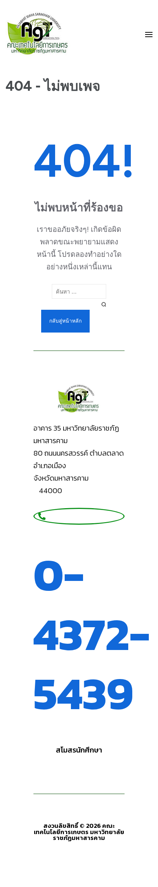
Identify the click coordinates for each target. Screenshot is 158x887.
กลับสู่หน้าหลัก (65, 321)
